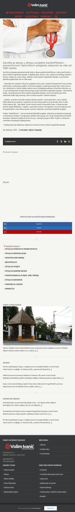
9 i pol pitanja (44, 453)
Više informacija (36, 508)
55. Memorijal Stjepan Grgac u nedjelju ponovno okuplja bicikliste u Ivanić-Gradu (31, 367)
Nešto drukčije (9, 479)
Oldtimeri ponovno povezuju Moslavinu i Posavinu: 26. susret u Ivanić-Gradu (29, 375)
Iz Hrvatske (23, 130)
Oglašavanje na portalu (48, 483)
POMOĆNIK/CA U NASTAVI (14, 284)
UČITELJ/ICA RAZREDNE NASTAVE (16, 271)
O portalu (43, 470)
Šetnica (6, 474)
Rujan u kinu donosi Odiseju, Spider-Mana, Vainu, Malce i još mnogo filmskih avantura (33, 384)
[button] (56, 16)
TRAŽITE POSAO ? (13, 246)
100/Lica (43, 445)
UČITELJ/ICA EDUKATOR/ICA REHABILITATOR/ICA (21, 249)
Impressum (44, 479)
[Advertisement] (37, 197)
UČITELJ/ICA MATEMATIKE (13, 280)
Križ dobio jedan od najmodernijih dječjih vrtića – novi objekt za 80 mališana (29, 403)
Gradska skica (44, 449)
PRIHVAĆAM (50, 508)
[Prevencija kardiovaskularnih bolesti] (37, 158)
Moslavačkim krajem (11, 492)
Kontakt (43, 496)
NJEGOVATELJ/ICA (11, 262)
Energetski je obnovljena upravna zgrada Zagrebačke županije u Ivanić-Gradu (30, 411)
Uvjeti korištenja (45, 487)
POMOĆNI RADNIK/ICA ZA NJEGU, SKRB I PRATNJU (22, 275)
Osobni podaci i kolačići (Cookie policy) (53, 492)
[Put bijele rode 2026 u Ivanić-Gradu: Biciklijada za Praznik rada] (60, 158)
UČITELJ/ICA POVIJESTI (12, 266)
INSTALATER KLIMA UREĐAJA (14, 257)
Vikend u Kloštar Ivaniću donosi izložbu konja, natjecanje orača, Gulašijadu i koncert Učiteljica (35, 348)
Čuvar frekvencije (10, 483)
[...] (36, 350)
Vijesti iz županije (35, 130)
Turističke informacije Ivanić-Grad (51, 474)
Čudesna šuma (9, 487)
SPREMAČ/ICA (9, 288)
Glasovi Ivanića (9, 470)
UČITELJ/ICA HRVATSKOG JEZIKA (15, 253)
